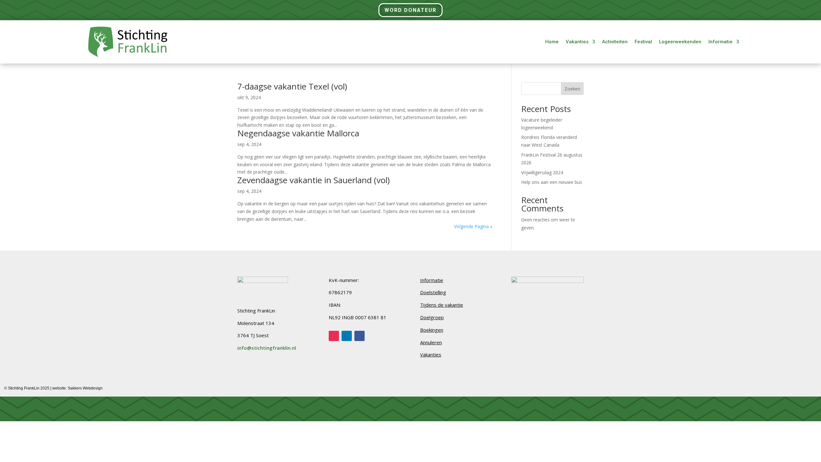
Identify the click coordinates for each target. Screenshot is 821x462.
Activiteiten (615, 42)
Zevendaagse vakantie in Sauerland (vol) (313, 180)
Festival (643, 42)
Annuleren (431, 342)
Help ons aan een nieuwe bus (551, 182)
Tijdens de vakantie (441, 305)
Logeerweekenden (680, 42)
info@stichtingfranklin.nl (266, 348)
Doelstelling (433, 292)
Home (552, 42)
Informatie (720, 42)
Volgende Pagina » (473, 226)
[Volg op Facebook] (359, 336)
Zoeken (572, 89)
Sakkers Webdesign (85, 388)
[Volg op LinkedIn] (347, 336)
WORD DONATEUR (410, 10)
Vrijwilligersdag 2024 (542, 172)
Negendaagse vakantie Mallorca (298, 133)
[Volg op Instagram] (334, 336)
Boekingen (431, 330)
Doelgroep (432, 317)
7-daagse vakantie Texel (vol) (292, 86)
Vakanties (577, 42)
